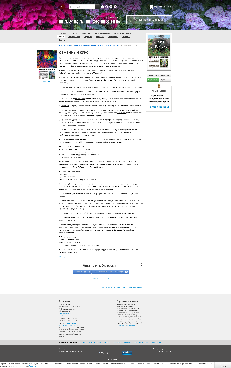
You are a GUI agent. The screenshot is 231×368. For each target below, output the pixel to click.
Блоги (99, 342)
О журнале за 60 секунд (149, 19)
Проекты (92, 342)
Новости (62, 33)
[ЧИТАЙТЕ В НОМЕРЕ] (159, 28)
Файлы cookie (156, 342)
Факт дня (86, 33)
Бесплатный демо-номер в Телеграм (109, 272)
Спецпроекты (74, 37)
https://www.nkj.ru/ (65, 313)
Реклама (126, 37)
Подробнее (33, 366)
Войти (169, 6)
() (159, 6)
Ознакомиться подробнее (126, 325)
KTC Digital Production (165, 351)
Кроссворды (117, 342)
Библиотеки (113, 37)
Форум (62, 40)
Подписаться (152, 80)
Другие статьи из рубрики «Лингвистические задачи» (120, 287)
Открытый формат (102, 33)
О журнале (127, 342)
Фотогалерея (138, 342)
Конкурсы (106, 342)
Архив (61, 37)
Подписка (88, 37)
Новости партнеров (122, 33)
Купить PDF (165, 80)
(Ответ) (62, 256)
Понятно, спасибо (222, 364)
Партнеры (82, 342)
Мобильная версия (115, 359)
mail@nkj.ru (63, 316)
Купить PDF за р (82, 272)
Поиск (147, 342)
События (74, 33)
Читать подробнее (159, 107)
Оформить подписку (101, 278)
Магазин (100, 37)
